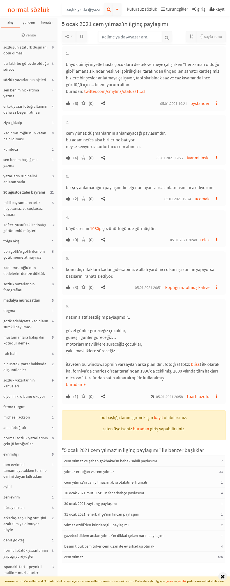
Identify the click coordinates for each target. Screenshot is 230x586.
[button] (142, 10)
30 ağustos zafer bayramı (24, 192)
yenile (30, 35)
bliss (195, 364)
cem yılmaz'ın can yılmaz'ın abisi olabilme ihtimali (105, 482)
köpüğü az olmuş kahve (187, 287)
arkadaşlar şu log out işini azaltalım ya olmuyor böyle (24, 523)
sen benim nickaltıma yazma (21, 93)
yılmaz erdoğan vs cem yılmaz (89, 471)
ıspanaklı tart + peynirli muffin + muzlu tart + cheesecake (22, 572)
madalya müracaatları (21, 300)
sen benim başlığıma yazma (20, 162)
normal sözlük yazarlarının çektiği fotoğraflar (25, 440)
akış (10, 22)
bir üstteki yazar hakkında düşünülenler (24, 366)
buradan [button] (141, 428)
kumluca (10, 149)
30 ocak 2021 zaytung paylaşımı (90, 503)
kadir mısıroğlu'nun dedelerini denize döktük (24, 270)
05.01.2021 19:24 (177, 198)
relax (205, 239)
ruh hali (9, 353)
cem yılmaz (73, 556)
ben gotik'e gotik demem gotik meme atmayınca (24, 254)
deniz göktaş (13, 540)
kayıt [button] (158, 417)
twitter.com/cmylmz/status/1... (113, 91)
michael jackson (16, 417)
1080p (96, 228)
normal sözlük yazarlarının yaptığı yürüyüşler (25, 553)
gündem (28, 22)
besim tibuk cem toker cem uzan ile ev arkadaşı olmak (109, 546)
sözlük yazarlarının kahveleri (19, 383)
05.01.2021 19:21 (173, 103)
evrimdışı (11, 454)
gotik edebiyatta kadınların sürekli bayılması (25, 323)
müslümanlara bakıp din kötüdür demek (23, 340)
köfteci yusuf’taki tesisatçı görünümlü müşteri (24, 227)
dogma (9, 310)
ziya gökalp (12, 122)
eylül (7, 486)
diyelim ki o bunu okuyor (24, 396)
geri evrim (11, 497)
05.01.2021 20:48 (183, 239)
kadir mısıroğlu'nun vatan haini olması (24, 135)
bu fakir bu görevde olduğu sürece (26, 66)
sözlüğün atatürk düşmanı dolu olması (25, 50)
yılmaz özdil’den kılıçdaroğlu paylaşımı (96, 524)
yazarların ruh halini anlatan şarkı (20, 178)
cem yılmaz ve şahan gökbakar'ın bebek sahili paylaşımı (110, 460)
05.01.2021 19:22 (170, 157)
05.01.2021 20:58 (169, 396)
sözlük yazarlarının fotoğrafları (19, 286)
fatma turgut (14, 406)
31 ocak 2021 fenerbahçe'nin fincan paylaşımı (101, 514)
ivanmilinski (198, 157)
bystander (200, 103)
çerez (169, 581)
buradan (74, 384)
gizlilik (182, 581)
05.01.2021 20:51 (148, 287)
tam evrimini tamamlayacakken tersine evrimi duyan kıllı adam (25, 470)
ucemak (202, 198)
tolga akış (11, 240)
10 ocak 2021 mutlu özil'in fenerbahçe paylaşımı (104, 492)
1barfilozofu (198, 396)
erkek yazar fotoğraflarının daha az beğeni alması (25, 109)
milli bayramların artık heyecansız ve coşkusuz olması (23, 208)
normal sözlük (29, 9)
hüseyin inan (14, 507)
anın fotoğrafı (14, 427)
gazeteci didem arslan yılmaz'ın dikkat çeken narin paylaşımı (114, 535)
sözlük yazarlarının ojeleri (24, 79)
